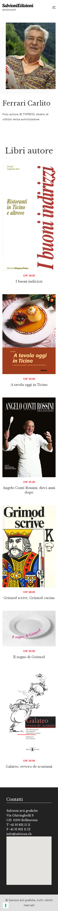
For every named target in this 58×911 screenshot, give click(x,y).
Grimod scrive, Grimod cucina (29, 598)
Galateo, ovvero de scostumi (29, 766)
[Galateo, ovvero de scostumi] (29, 713)
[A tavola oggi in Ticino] (29, 334)
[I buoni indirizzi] (29, 217)
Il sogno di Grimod (29, 657)
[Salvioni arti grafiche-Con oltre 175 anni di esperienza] (17, 7)
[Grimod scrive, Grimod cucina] (29, 546)
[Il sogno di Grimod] (29, 628)
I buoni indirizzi (29, 281)
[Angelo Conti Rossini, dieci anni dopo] (29, 437)
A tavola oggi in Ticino (29, 385)
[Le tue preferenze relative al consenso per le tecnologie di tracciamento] (6, 905)
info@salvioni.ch (19, 834)
